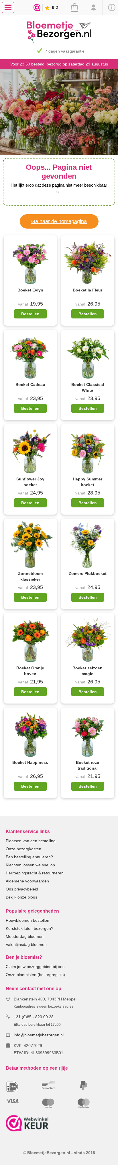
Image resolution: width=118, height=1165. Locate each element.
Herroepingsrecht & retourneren (35, 873)
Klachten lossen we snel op (30, 865)
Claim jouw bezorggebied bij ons (35, 966)
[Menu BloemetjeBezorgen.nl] (9, 7)
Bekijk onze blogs (21, 897)
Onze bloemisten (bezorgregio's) (35, 974)
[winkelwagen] (74, 7)
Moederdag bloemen (25, 936)
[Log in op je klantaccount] (93, 7)
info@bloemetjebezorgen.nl (39, 1035)
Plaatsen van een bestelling (31, 841)
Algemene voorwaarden (27, 881)
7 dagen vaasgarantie (64, 51)
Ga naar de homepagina (59, 221)
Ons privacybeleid (22, 889)
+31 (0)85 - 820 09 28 (34, 1017)
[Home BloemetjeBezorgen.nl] (59, 41)
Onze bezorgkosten (23, 849)
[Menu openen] (8, 7)
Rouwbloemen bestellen (27, 920)
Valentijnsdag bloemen (26, 944)
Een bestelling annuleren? (29, 857)
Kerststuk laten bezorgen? (29, 928)
